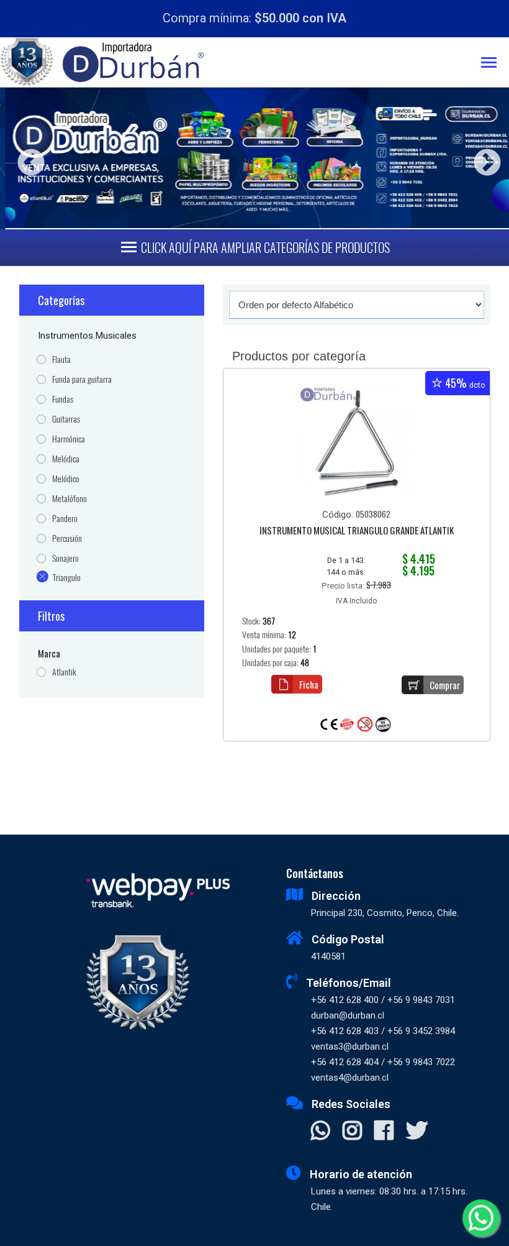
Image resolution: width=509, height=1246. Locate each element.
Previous (26, 158)
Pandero (65, 519)
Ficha (308, 684)
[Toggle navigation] (495, 63)
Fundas (62, 399)
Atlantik (64, 672)
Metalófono (69, 499)
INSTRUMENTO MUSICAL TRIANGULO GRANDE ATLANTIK (356, 531)
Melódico (65, 479)
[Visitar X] (417, 1132)
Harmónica (68, 439)
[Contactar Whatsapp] (320, 1132)
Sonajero (65, 558)
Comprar (445, 685)
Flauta (61, 359)
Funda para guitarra (82, 379)
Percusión (67, 538)
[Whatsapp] (481, 1218)
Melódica (65, 459)
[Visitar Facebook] (384, 1132)
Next (482, 158)
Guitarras (66, 419)
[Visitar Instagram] (352, 1132)
